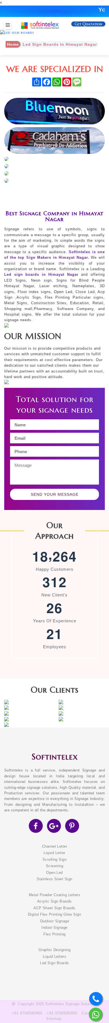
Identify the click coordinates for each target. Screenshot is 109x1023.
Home (13, 44)
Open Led (54, 873)
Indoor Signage (54, 928)
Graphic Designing (54, 950)
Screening (54, 866)
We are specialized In (54, 69)
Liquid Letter (54, 853)
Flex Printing (54, 934)
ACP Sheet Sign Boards (54, 908)
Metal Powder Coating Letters (54, 895)
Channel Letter (54, 846)
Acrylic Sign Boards (54, 901)
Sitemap (53, 1019)
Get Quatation (88, 23)
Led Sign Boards (54, 963)
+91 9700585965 (27, 1013)
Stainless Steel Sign (54, 879)
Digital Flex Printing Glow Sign (54, 914)
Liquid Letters (55, 957)
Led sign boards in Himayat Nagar (41, 275)
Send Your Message (55, 494)
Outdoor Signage (54, 921)
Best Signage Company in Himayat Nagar (54, 216)
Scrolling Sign (54, 860)
